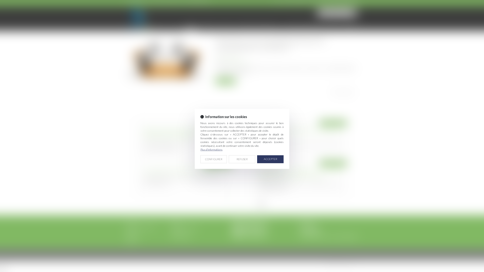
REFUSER (242, 159)
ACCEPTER (270, 159)
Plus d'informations (211, 149)
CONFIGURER (213, 159)
